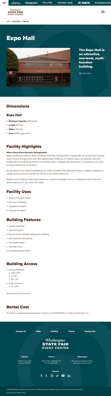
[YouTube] (63, 376)
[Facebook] (41, 376)
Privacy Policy (11, 393)
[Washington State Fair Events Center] (15, 12)
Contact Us (21, 331)
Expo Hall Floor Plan (22, 293)
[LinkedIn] (69, 376)
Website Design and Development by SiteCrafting (66, 389)
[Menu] (102, 12)
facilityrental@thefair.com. (78, 313)
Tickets (71, 331)
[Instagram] (52, 376)
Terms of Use (21, 393)
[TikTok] (57, 376)
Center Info (90, 331)
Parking (54, 331)
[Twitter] (46, 376)
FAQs (38, 331)
